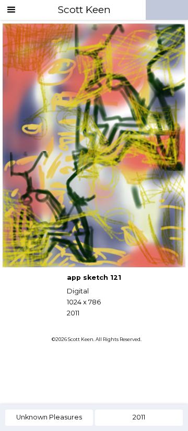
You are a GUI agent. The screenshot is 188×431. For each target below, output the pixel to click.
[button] (11, 10)
